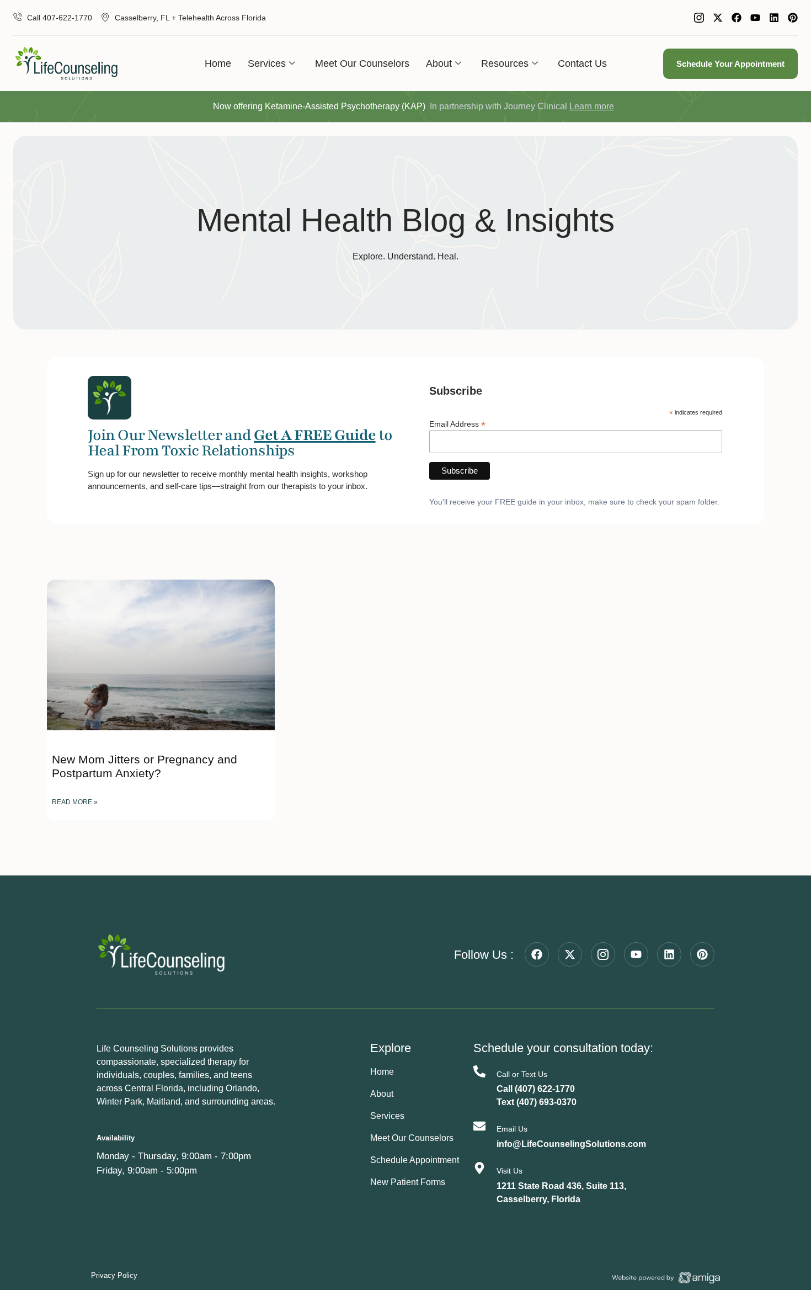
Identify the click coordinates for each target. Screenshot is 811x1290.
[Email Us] (479, 1126)
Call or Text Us (522, 1074)
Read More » (75, 802)
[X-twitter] (718, 18)
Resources (505, 63)
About (439, 63)
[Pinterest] (793, 18)
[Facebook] (736, 18)
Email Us (512, 1128)
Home (218, 63)
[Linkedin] (774, 18)
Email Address (457, 423)
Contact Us (582, 63)
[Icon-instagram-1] (699, 18)
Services (267, 63)
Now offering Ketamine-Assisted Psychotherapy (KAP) (319, 106)
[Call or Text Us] (479, 1071)
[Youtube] (755, 18)
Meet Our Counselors (362, 63)
